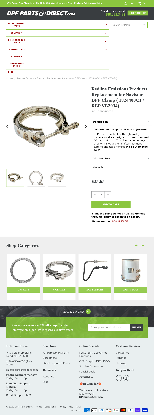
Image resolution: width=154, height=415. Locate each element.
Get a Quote (137, 13)
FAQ (78, 406)
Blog (46, 381)
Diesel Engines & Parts (56, 363)
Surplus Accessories (91, 366)
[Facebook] (119, 378)
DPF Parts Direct (23, 406)
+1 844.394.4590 (15, 361)
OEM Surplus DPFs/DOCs (94, 361)
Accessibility (86, 376)
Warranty (98, 167)
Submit (136, 327)
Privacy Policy (66, 406)
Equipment (50, 357)
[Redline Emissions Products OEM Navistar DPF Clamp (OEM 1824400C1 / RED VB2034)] (46, 126)
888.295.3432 (115, 14)
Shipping (121, 363)
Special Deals (87, 371)
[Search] (144, 24)
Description (100, 121)
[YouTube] (126, 378)
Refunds (121, 357)
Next (85, 126)
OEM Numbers (101, 158)
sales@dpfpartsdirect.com (22, 369)
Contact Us (122, 352)
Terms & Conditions (45, 406)
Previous (7, 126)
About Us (48, 376)
